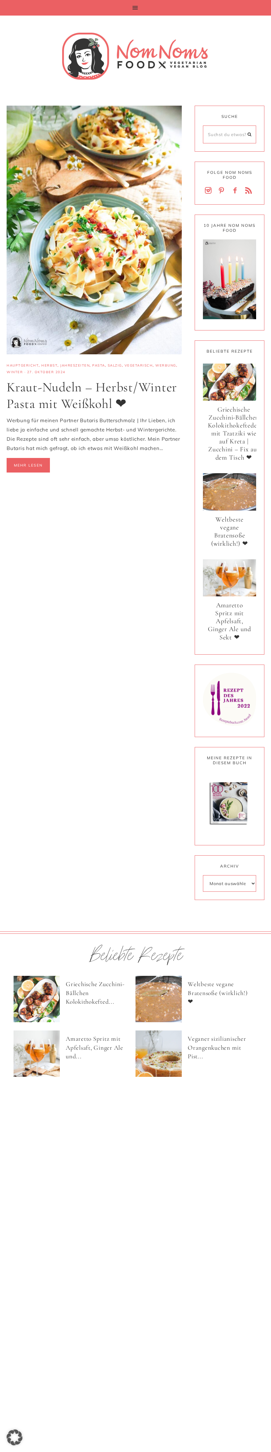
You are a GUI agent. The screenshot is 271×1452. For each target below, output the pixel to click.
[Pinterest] (223, 191)
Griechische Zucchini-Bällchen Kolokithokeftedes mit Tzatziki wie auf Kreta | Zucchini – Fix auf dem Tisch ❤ (233, 434)
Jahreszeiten (75, 365)
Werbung (165, 365)
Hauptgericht (23, 365)
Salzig (115, 365)
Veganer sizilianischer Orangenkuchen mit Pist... (217, 1047)
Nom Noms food (135, 56)
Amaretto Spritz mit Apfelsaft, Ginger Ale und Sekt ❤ (229, 621)
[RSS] (250, 191)
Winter (15, 372)
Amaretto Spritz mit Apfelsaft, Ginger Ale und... (94, 1047)
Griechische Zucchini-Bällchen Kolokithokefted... (95, 992)
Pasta (98, 365)
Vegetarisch (139, 365)
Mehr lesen (28, 465)
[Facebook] (236, 191)
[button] (135, 8)
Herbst (49, 365)
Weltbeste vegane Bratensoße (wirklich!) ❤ (229, 532)
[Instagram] (209, 191)
